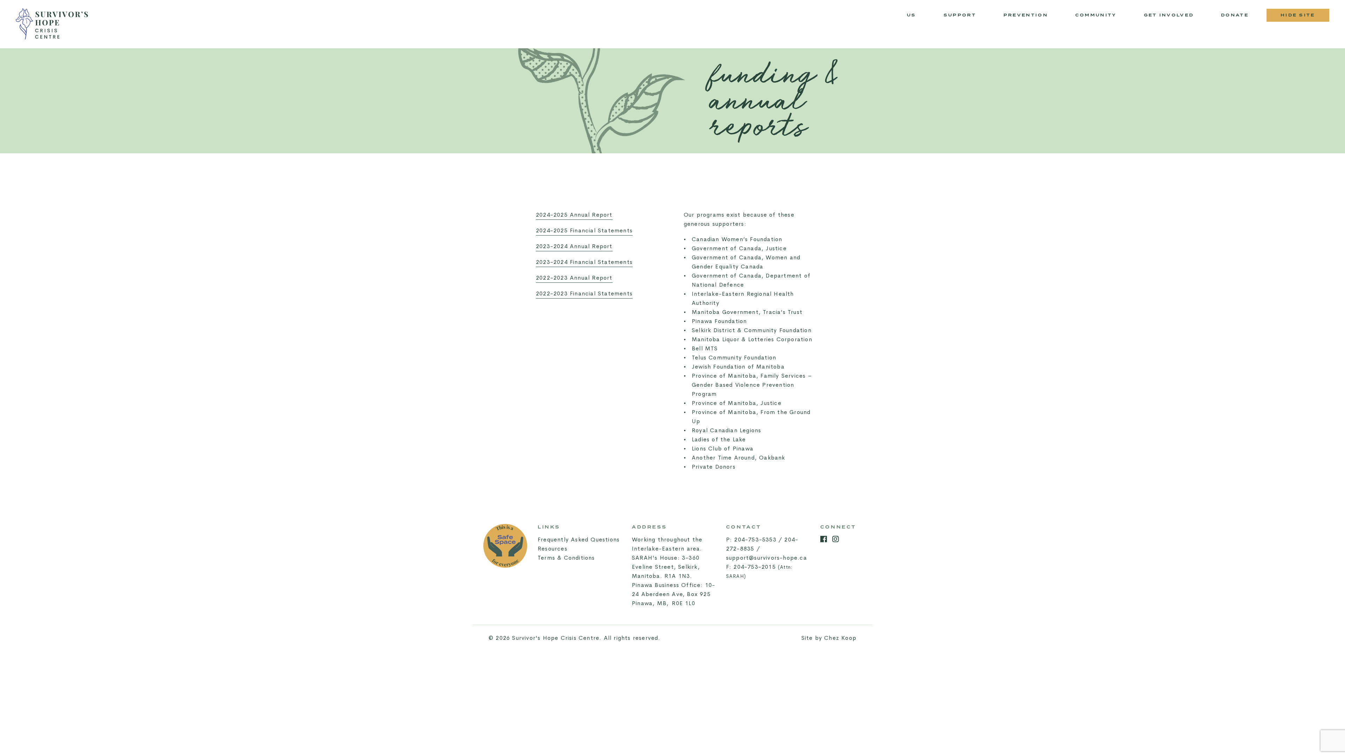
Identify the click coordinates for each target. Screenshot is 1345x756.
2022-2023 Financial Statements (584, 293)
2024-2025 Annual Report (574, 214)
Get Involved (1169, 15)
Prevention (1032, 17)
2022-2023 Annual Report (574, 277)
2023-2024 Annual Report (574, 246)
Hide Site (1298, 15)
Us (911, 15)
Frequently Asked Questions (579, 539)
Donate (1235, 15)
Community (1102, 17)
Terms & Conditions (566, 557)
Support (960, 15)
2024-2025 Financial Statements (584, 230)
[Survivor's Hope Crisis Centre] (52, 24)
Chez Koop (840, 638)
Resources (552, 548)
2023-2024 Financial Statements (584, 262)
